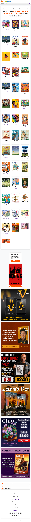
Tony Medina (6, 205)
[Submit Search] (29, 3)
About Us (15, 493)
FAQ (15, 504)
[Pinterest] (16, 515)
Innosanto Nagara (15, 110)
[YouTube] (12, 513)
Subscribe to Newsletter (15, 501)
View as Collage (15, 17)
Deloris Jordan (6, 110)
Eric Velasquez (16, 142)
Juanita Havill (25, 231)
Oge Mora (6, 157)
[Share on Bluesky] (16, 16)
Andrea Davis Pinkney (25, 174)
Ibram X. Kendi (6, 124)
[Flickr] (18, 515)
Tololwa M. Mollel (6, 233)
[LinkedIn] (14, 515)
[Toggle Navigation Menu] (29, 1)
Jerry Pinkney (25, 203)
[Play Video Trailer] (15, 274)
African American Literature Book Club (12, 520)
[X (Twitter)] (16, 513)
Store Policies (15, 496)
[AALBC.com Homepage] (6, 1)
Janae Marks (25, 126)
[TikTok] (12, 515)
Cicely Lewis (16, 47)
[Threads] (18, 513)
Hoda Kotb (25, 29)
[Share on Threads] (14, 16)
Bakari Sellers (6, 44)
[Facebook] (14, 513)
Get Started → (15, 260)
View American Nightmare (16, 286)
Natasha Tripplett (6, 29)
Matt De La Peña (6, 173)
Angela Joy (15, 124)
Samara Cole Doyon (6, 141)
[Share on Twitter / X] (19, 16)
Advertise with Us (15, 503)
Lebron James (25, 108)
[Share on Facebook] (10, 16)
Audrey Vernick (25, 158)
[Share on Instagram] (12, 16)
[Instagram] (10, 513)
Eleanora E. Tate (16, 234)
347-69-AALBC (15, 507)
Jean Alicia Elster (6, 218)
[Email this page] (21, 16)
